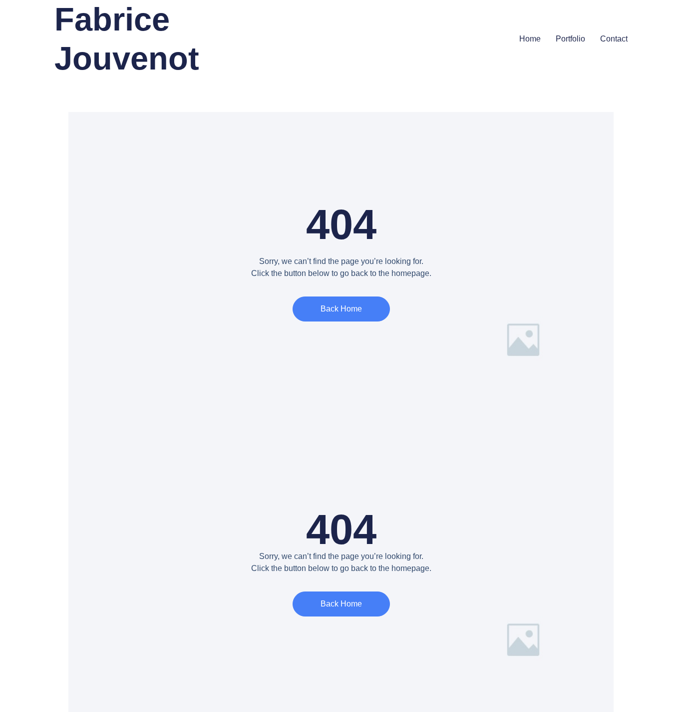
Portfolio (570, 38)
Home (530, 38)
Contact (614, 38)
